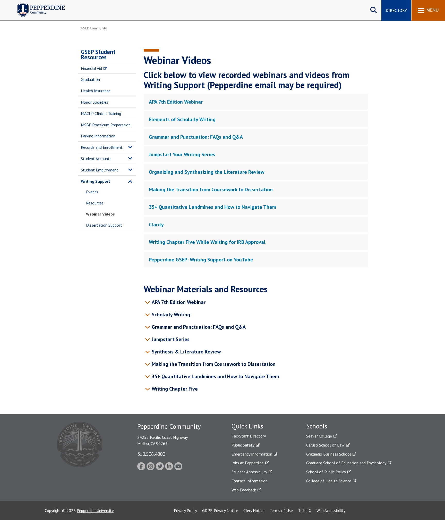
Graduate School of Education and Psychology (346, 462)
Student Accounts (96, 158)
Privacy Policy (185, 510)
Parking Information (98, 135)
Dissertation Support (104, 225)
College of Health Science (328, 480)
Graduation (90, 79)
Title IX (304, 510)
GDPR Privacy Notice (220, 510)
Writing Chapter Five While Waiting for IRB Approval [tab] (207, 242)
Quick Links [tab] (247, 426)
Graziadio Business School (328, 454)
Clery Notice (253, 510)
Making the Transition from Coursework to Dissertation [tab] (211, 189)
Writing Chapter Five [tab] (175, 388)
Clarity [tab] (156, 224)
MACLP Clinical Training (101, 113)
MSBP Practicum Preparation (106, 124)
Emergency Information (252, 454)
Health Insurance (95, 90)
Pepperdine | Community (37, 5)
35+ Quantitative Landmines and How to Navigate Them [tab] (212, 207)
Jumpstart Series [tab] (171, 339)
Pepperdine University (95, 510)
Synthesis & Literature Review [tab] (186, 351)
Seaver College (319, 436)
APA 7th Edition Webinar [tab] (176, 101)
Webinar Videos (100, 214)
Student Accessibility (249, 471)
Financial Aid (91, 68)
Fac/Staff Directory (249, 436)
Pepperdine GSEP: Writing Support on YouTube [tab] (201, 259)
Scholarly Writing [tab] (171, 314)
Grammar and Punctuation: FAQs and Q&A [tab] (196, 137)
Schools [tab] (316, 426)
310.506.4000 (151, 454)
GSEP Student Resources (98, 54)
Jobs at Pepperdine (248, 462)
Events (92, 191)
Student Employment (99, 169)
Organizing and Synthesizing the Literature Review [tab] (206, 172)
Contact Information (250, 480)
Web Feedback (244, 489)
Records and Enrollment (102, 147)
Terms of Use (281, 510)
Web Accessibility (330, 510)
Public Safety (243, 445)
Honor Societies (94, 102)
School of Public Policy (326, 471)
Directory (396, 10)
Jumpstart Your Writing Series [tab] (182, 154)
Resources (95, 202)
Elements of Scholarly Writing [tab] (182, 119)
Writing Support (95, 181)
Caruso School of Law (325, 445)
